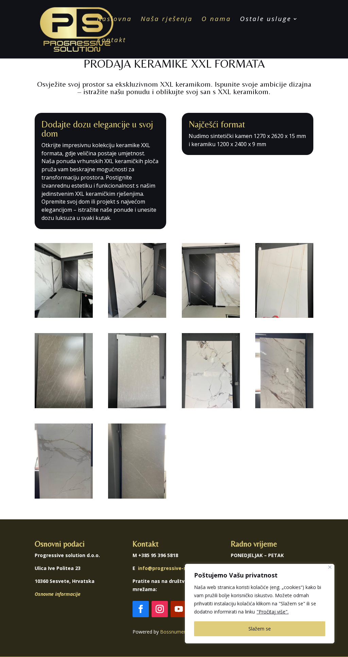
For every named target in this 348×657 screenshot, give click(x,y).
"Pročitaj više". (273, 611)
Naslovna (114, 19)
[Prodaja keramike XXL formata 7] (211, 406)
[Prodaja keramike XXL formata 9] (64, 497)
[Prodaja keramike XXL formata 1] (64, 316)
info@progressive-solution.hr (174, 568)
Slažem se (259, 628)
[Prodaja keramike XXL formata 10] (137, 497)
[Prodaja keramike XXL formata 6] (137, 406)
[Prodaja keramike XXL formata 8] (284, 406)
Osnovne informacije (58, 594)
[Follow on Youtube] (179, 609)
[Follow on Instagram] (160, 609)
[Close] (329, 567)
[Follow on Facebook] (141, 609)
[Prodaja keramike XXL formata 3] (211, 316)
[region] (259, 603)
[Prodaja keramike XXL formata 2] (137, 316)
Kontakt (111, 40)
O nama (216, 19)
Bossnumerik (174, 631)
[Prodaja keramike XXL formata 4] (284, 316)
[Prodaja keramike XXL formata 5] (64, 406)
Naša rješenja (167, 19)
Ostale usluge (265, 19)
